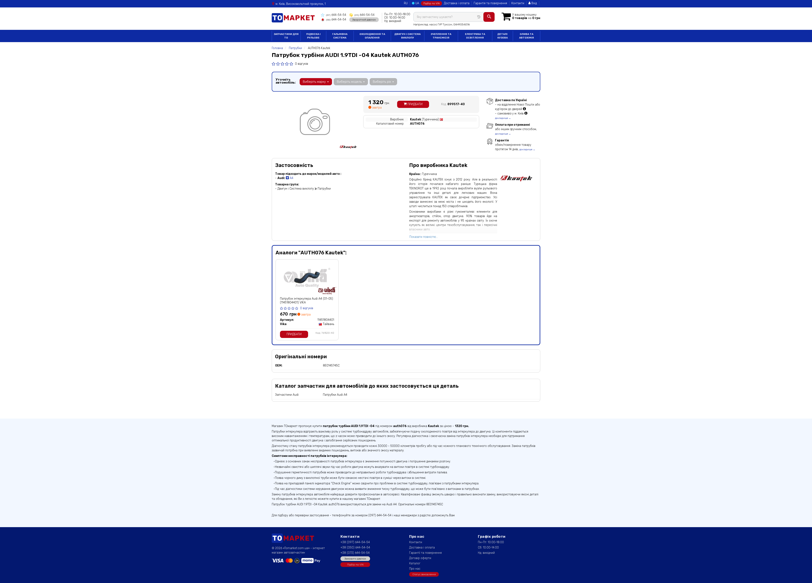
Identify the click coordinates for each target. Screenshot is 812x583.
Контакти (517, 3)
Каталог (414, 563)
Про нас (414, 569)
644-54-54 (336, 15)
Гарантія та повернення (490, 3)
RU (406, 3)
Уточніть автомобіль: (286, 81)
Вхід (534, 3)
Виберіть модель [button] (350, 82)
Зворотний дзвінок (364, 19)
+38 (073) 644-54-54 (355, 553)
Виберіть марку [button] (315, 82)
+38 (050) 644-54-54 (355, 547)
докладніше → (503, 118)
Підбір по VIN (431, 3)
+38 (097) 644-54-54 (355, 542)
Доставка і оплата (456, 3)
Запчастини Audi (287, 395)
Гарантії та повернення (425, 553)
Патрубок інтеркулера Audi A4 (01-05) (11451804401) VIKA (306, 300)
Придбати (414, 104)
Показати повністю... (423, 237)
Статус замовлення (424, 574)
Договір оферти (420, 558)
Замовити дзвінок (355, 558)
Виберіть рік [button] (382, 82)
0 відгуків (301, 64)
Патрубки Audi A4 (335, 395)
